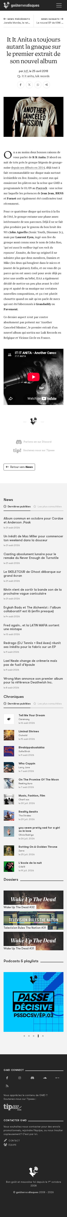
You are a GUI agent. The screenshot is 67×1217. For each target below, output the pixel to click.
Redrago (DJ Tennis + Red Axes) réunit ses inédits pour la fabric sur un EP (32, 645)
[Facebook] (20, 84)
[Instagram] (19, 1078)
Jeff (26, 71)
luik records (42, 76)
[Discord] (32, 1078)
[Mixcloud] (57, 1078)
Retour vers (21, 467)
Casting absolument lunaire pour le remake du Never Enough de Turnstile (31, 556)
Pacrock (41, 188)
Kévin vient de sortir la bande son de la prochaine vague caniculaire (33, 591)
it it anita (28, 76)
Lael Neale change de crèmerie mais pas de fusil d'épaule (30, 662)
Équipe (12, 1145)
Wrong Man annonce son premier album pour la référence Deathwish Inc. (33, 680)
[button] (24, 1036)
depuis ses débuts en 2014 (28, 167)
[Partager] (46, 84)
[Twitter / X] (29, 84)
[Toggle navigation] (58, 5)
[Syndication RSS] (7, 1086)
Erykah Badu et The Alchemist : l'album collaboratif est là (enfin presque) (32, 609)
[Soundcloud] (44, 1078)
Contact (14, 1140)
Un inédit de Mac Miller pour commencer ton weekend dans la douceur (33, 538)
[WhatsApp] (37, 84)
